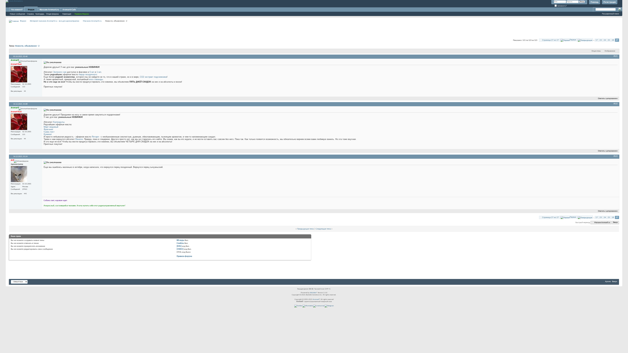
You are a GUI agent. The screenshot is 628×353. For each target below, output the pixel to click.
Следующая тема (323, 229)
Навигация (66, 14)
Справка (30, 14)
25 (609, 40)
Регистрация (609, 2)
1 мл (99, 72)
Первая (573, 40)
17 (596, 40)
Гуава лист (49, 132)
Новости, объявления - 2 (27, 46)
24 (605, 40)
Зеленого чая (59, 72)
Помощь (595, 2)
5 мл (92, 72)
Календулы (58, 122)
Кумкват (48, 134)
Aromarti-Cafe (69, 9)
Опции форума (52, 14)
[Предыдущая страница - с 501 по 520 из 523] (585, 39)
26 (613, 40)
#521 (616, 56)
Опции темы (596, 51)
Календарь (39, 14)
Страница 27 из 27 (550, 40)
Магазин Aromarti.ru (49, 9)
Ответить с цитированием (608, 99)
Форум (31, 9)
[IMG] (179, 246)
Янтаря (95, 136)
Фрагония (48, 129)
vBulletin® (313, 293)
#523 (616, 156)
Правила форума (184, 256)
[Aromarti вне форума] (19, 74)
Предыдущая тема (305, 229)
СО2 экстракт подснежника (153, 77)
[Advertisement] (314, 30)
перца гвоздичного (88, 74)
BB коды (180, 240)
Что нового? (17, 9)
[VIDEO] (180, 249)
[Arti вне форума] (19, 174)
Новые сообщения (17, 14)
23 (601, 40)
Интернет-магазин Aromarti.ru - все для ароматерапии (54, 21)
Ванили (79, 139)
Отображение (610, 51)
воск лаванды (96, 79)
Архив (608, 281)
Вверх (615, 223)
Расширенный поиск (610, 14)
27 (617, 40)
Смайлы (180, 243)
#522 (616, 104)
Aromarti (316, 299)
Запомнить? (562, 6)
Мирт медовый (51, 127)
